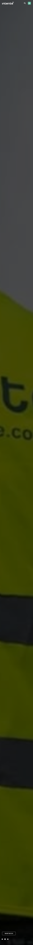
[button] (25, 3)
